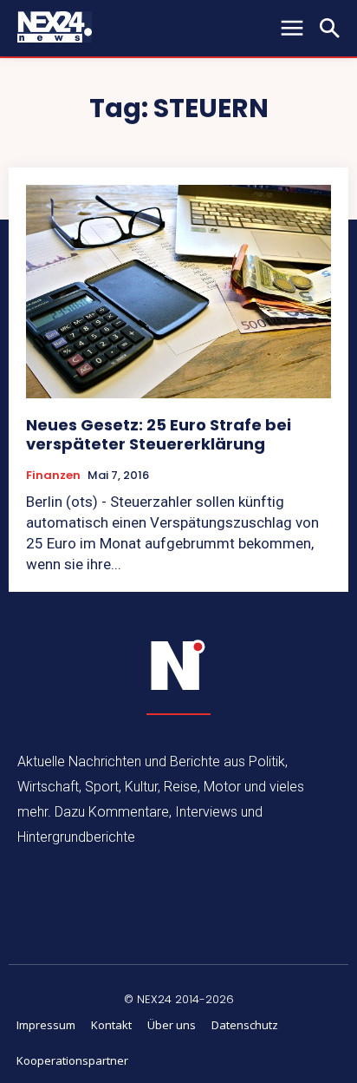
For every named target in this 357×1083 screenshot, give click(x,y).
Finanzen (53, 475)
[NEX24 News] (178, 665)
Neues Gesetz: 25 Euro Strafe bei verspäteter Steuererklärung (158, 434)
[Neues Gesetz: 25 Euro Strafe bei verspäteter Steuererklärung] (178, 291)
